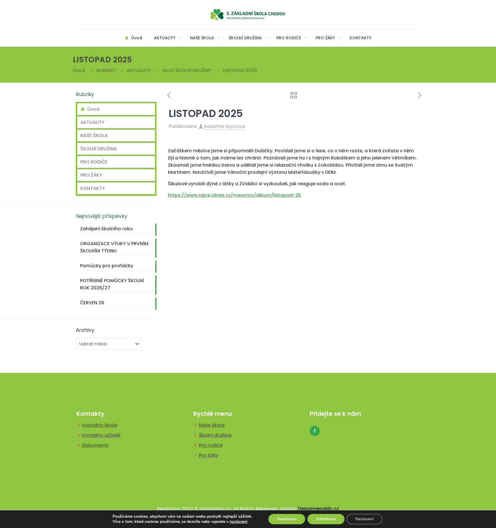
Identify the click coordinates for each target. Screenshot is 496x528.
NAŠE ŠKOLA (94, 135)
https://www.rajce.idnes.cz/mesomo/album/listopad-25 (234, 195)
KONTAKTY (92, 188)
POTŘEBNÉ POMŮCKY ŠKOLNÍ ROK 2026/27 (112, 284)
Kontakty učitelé (101, 435)
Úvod (79, 70)
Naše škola (211, 425)
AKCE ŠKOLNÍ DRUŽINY (187, 70)
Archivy (85, 330)
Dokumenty (95, 445)
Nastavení (364, 519)
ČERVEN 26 (92, 302)
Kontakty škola (99, 425)
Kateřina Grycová (224, 126)
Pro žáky (208, 455)
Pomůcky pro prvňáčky (106, 265)
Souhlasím (287, 519)
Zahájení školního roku (106, 228)
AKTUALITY (139, 70)
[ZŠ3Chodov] (248, 14)
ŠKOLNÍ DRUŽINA (98, 148)
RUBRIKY (105, 70)
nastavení (238, 521)
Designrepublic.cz (318, 508)
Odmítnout (326, 519)
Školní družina (215, 435)
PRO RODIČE (93, 162)
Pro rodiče (210, 445)
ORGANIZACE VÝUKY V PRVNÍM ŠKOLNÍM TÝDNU (114, 247)
